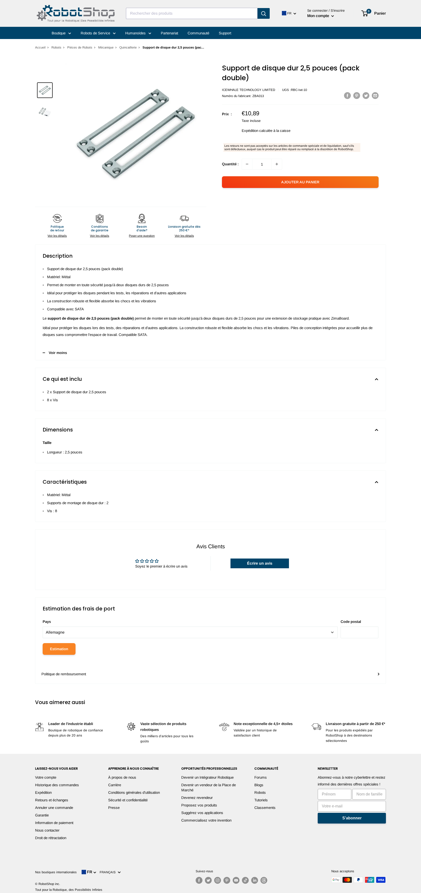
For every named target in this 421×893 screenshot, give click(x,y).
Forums (260, 777)
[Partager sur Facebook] (347, 95)
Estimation (59, 649)
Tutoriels (261, 800)
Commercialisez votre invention (206, 820)
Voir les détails (57, 235)
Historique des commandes (57, 785)
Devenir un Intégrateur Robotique (207, 777)
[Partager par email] (375, 95)
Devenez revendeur (197, 797)
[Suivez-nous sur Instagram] (217, 880)
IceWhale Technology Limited (248, 90)
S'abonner (352, 818)
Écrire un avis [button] (259, 563)
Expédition (43, 792)
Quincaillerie (128, 47)
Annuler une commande (54, 807)
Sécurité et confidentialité (128, 800)
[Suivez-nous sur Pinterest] (226, 880)
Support (225, 33)
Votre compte (45, 777)
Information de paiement (54, 823)
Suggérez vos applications (202, 813)
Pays (47, 621)
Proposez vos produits (199, 805)
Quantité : (230, 164)
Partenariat (169, 33)
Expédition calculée (257, 130)
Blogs (258, 785)
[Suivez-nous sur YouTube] (236, 880)
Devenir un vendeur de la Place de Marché (208, 787)
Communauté (198, 33)
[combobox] (192, 13)
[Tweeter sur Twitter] (366, 95)
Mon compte (318, 16)
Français (109, 872)
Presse (114, 807)
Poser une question (142, 235)
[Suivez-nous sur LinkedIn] (254, 880)
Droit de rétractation (50, 838)
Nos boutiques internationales (56, 872)
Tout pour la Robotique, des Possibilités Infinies (68, 890)
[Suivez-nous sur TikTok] (245, 880)
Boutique (59, 33)
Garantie (42, 815)
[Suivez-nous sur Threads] (263, 880)
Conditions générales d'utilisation (134, 792)
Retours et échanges (51, 800)
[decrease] (247, 164)
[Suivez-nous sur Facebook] (199, 880)
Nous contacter (47, 830)
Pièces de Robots (79, 47)
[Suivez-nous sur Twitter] (208, 880)
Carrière (114, 785)
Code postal (351, 621)
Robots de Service (96, 33)
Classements (265, 807)
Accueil (40, 47)
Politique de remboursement (63, 674)
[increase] (277, 164)
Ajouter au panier (300, 182)
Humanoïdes (136, 33)
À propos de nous (122, 777)
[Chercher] (264, 13)
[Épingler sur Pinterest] (356, 95)
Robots (56, 47)
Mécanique (106, 47)
